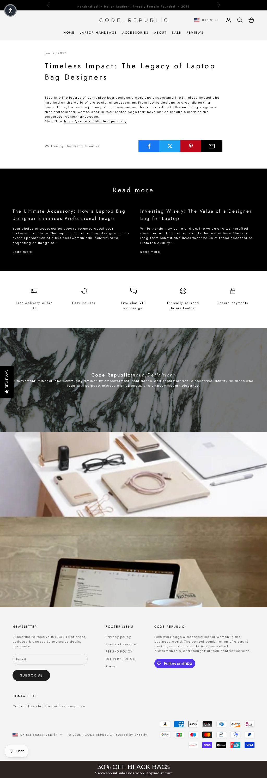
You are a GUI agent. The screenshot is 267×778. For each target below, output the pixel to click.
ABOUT (160, 32)
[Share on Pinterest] (191, 146)
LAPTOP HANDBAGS (98, 32)
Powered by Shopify (130, 735)
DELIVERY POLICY (120, 659)
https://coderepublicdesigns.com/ (95, 121)
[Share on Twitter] (170, 146)
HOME (69, 32)
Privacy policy (118, 637)
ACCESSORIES (135, 32)
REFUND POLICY (119, 651)
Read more (22, 252)
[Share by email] (212, 146)
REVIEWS (195, 32)
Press (111, 666)
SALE (176, 32)
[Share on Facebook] (149, 146)
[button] (10, 10)
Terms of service (121, 644)
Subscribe (31, 675)
